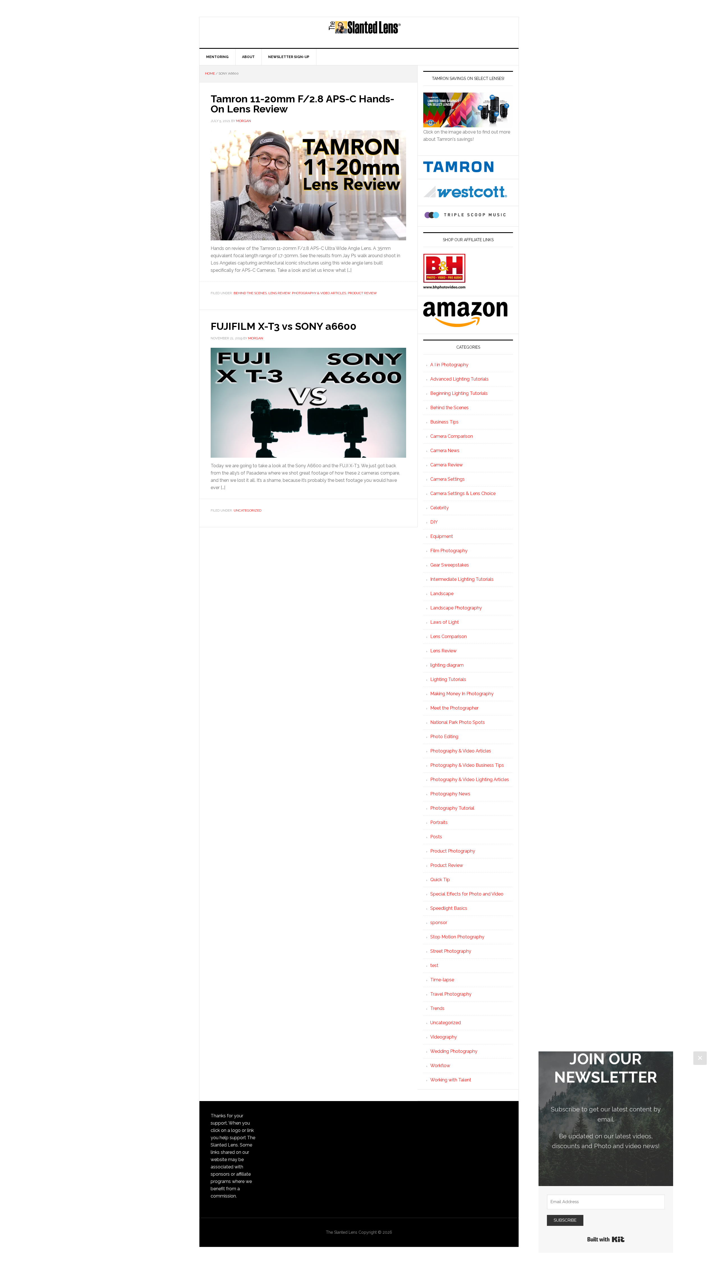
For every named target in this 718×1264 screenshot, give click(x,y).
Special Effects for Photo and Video (466, 894)
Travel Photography (450, 994)
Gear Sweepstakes (449, 565)
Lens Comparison (448, 636)
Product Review (362, 293)
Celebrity (439, 507)
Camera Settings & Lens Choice (463, 493)
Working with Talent (450, 1080)
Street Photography (450, 951)
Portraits (439, 822)
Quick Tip (440, 879)
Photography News (450, 793)
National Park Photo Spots (457, 722)
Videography (443, 1037)
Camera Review (446, 465)
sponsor (438, 922)
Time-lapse (442, 979)
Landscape (442, 593)
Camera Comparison (451, 436)
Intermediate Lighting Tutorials (462, 579)
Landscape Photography (456, 608)
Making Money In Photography (462, 693)
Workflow (440, 1065)
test (434, 965)
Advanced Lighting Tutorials (459, 379)
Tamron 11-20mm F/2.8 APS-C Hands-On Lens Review (302, 104)
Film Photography (449, 550)
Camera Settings (447, 479)
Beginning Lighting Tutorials (459, 393)
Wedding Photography (453, 1051)
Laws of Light (444, 622)
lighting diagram (447, 665)
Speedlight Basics (448, 908)
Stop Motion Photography (457, 937)
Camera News (444, 450)
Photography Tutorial (452, 808)
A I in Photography (449, 364)
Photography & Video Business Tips (467, 765)
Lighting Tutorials (448, 679)
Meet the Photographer (454, 708)
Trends (437, 1008)
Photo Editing (444, 736)
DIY (434, 522)
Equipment (441, 536)
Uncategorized (247, 510)
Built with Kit (606, 1239)
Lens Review (279, 293)
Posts (436, 836)
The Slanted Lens (365, 32)
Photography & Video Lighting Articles (469, 779)
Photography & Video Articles (319, 293)
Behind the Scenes (250, 293)
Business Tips (444, 422)
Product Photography (452, 851)
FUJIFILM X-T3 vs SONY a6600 (283, 326)
